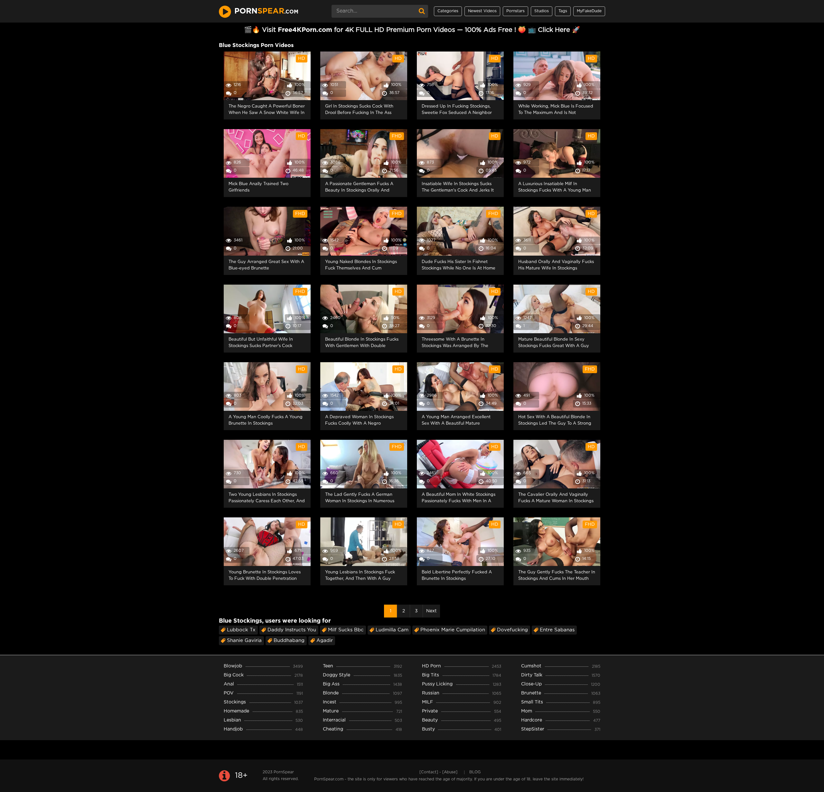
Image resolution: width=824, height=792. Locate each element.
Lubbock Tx (241, 630)
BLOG (475, 772)
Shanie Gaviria (244, 640)
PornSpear (284, 772)
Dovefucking (512, 630)
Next (431, 611)
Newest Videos (482, 11)
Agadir (324, 640)
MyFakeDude (589, 11)
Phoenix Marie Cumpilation (452, 630)
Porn (266, 11)
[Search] (421, 11)
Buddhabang (289, 640)
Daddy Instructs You (291, 630)
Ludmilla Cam (392, 630)
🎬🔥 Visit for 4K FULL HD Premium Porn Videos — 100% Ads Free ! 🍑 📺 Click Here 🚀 (412, 30)
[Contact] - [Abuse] (438, 772)
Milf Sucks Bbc (346, 630)
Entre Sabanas (557, 630)
